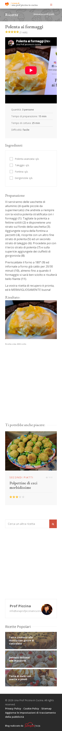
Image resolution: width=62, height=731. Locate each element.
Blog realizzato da (14, 725)
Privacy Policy (13, 708)
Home (37, 14)
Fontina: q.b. (21, 171)
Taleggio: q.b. (22, 165)
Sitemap (46, 708)
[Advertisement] (31, 387)
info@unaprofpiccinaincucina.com (28, 611)
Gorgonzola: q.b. (24, 178)
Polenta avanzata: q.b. (27, 158)
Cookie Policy (31, 708)
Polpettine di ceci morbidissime (23, 485)
